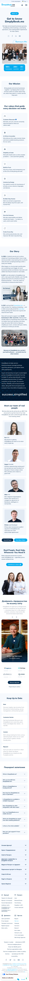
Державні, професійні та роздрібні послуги (9, 859)
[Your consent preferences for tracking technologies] (26, 978)
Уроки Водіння (6, 884)
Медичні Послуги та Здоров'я (10, 864)
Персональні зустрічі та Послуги (11, 869)
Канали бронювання (6, 902)
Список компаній (18, 907)
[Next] (16, 617)
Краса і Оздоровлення (8, 850)
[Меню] (26, 5)
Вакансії (16, 928)
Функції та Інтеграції (6, 900)
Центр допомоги (5, 918)
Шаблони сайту (5, 905)
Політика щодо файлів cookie (14, 949)
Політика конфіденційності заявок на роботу (14, 951)
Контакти (16, 925)
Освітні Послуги (6, 855)
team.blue (21, 308)
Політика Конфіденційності (14, 944)
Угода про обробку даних (14, 946)
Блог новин (17, 930)
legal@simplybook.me (11, 970)
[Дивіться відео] (14, 56)
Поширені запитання (6, 923)
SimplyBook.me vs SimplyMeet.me (5, 908)
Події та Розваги (6, 879)
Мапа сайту (4, 928)
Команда (16, 923)
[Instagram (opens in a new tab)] (8, 36)
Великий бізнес (18, 900)
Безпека (7, 954)
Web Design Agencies (19, 937)
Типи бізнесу (17, 902)
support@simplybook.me (12, 969)
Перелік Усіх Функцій (6, 898)
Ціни (15, 898)
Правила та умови (8, 942)
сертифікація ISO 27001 (18, 954)
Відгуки (16, 918)
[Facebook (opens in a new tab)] (12, 36)
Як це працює (5, 921)
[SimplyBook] (8, 5)
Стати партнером (18, 935)
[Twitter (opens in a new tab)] (10, 960)
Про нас (16, 921)
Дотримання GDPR (20, 942)
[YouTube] (19, 36)
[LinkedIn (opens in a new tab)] (15, 36)
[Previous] (12, 617)
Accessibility (14, 956)
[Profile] (22, 5)
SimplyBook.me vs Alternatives (5, 911)
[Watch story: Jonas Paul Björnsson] (14, 641)
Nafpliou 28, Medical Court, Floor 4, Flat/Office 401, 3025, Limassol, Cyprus (14, 964)
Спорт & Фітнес (6, 874)
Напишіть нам (18, 932)
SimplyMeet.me (18, 305)
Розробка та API (18, 905)
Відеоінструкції (5, 925)
